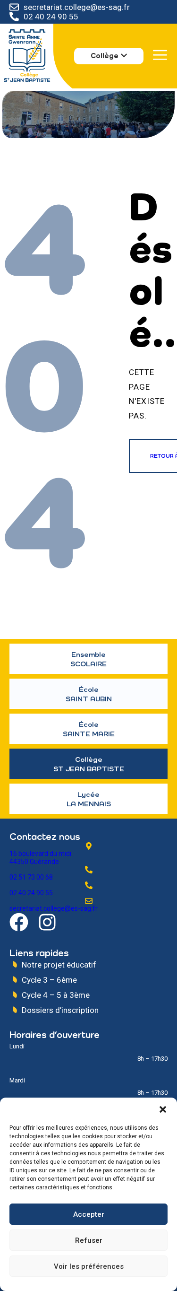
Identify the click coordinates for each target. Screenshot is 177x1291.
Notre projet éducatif (59, 964)
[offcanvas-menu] (160, 55)
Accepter (88, 1214)
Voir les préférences (89, 1266)
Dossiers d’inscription (60, 1010)
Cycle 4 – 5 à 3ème (56, 995)
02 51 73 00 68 (31, 877)
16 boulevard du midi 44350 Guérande (40, 857)
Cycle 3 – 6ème (49, 980)
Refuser (88, 1240)
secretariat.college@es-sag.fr (77, 7)
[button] (163, 1109)
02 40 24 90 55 (51, 16)
